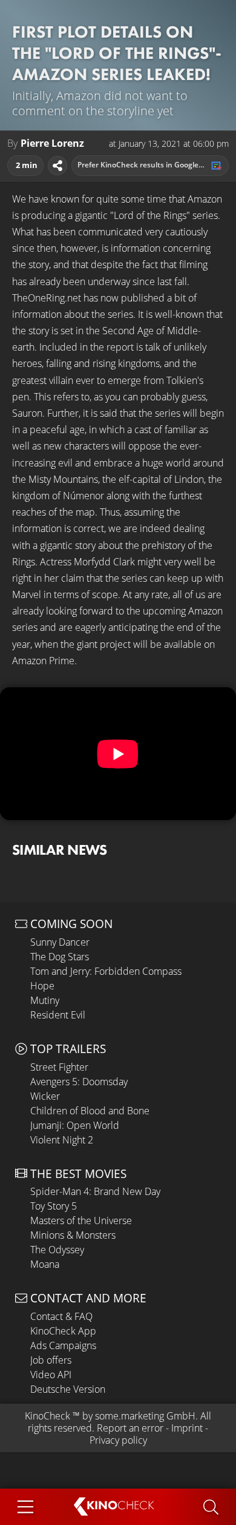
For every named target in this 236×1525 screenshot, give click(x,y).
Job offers (50, 1360)
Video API (50, 1374)
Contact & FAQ (61, 1316)
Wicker (45, 1096)
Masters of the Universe (81, 1220)
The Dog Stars (59, 957)
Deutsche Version (67, 1389)
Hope (42, 986)
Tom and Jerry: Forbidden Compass (106, 971)
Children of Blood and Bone (89, 1111)
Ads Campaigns (63, 1345)
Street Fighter (59, 1067)
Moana (44, 1264)
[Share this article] (57, 165)
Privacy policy (118, 1440)
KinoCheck (47, 1415)
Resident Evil (57, 1015)
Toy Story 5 (53, 1206)
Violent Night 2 (61, 1140)
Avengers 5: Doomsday (79, 1082)
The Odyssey (57, 1250)
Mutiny (44, 1000)
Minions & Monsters (73, 1235)
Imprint (187, 1428)
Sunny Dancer (60, 942)
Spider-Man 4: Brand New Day (95, 1191)
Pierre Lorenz (52, 143)
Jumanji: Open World (74, 1125)
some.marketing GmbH (145, 1415)
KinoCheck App (63, 1331)
